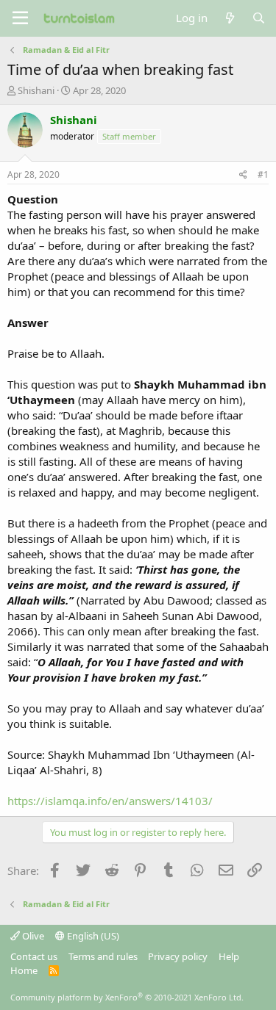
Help (229, 956)
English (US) (92, 935)
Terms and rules (103, 956)
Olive (32, 935)
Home (24, 970)
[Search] (258, 18)
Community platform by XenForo (127, 997)
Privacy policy (178, 956)
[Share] (243, 175)
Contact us (33, 956)
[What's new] (229, 18)
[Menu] (20, 18)
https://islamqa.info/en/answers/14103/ (110, 800)
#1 (263, 174)
